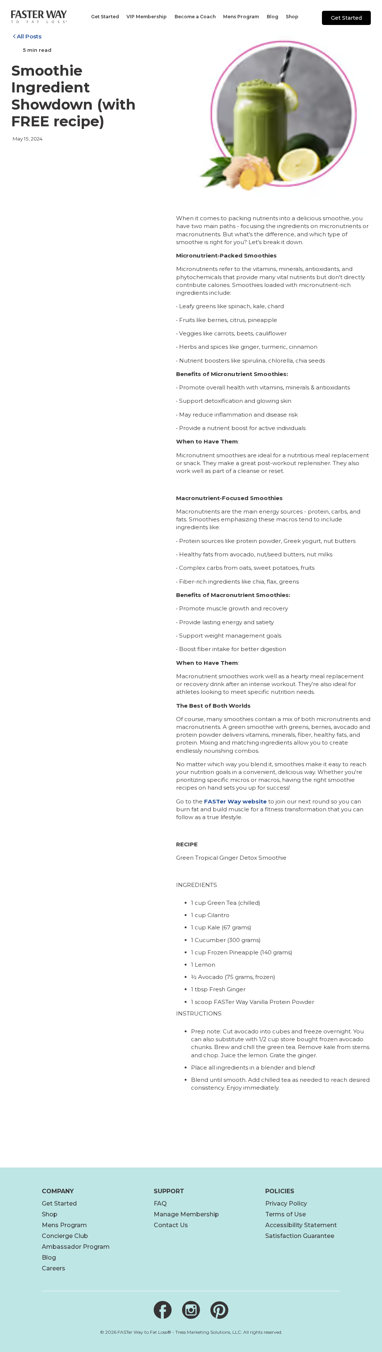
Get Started (346, 18)
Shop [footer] (49, 1214)
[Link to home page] (39, 16)
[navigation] (104, 17)
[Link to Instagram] (191, 1310)
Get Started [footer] (59, 1203)
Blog (49, 1257)
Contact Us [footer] (171, 1225)
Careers (53, 1268)
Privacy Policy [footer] (286, 1203)
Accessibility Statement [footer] (301, 1225)
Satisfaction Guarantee (299, 1235)
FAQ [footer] (160, 1203)
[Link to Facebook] (163, 1310)
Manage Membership (186, 1214)
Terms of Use (285, 1214)
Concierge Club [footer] (65, 1235)
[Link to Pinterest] (219, 1310)
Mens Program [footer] (64, 1225)
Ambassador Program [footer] (76, 1246)
